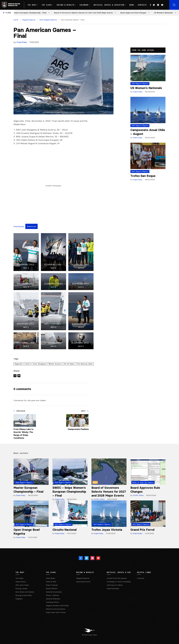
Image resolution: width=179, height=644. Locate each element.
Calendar (84, 5)
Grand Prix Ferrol (142, 529)
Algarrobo (18, 364)
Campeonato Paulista (78, 429)
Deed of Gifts (51, 582)
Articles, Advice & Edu (119, 572)
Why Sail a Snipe (22, 585)
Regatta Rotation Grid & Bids (57, 605)
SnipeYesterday (113, 588)
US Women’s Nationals (146, 88)
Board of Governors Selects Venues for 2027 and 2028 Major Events (108, 491)
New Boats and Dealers (24, 592)
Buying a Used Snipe (23, 595)
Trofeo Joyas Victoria (106, 529)
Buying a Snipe (21, 588)
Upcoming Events (83, 582)
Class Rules (50, 578)
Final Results (19, 227)
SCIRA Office (99, 499)
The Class (46, 5)
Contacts (142, 5)
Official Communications (55, 609)
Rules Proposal (52, 585)
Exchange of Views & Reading (119, 582)
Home (16, 20)
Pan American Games (85, 364)
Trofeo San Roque (142, 176)
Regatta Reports (28, 20)
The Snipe (19, 578)
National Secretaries (54, 592)
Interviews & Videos (115, 585)
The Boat (32, 5)
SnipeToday (22, 42)
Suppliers (19, 599)
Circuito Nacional (64, 529)
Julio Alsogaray (39, 364)
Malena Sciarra (55, 364)
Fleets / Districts (52, 595)
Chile (27, 364)
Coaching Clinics (52, 602)
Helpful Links (144, 572)
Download (31, 226)
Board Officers (51, 588)
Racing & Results (65, 5)
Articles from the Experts (117, 578)
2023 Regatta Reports (48, 20)
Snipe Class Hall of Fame (56, 612)
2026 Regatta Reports (139, 83)
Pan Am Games (69, 364)
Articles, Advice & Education (109, 5)
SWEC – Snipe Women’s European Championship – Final (69, 491)
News (131, 5)
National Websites (53, 599)
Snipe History (20, 582)
